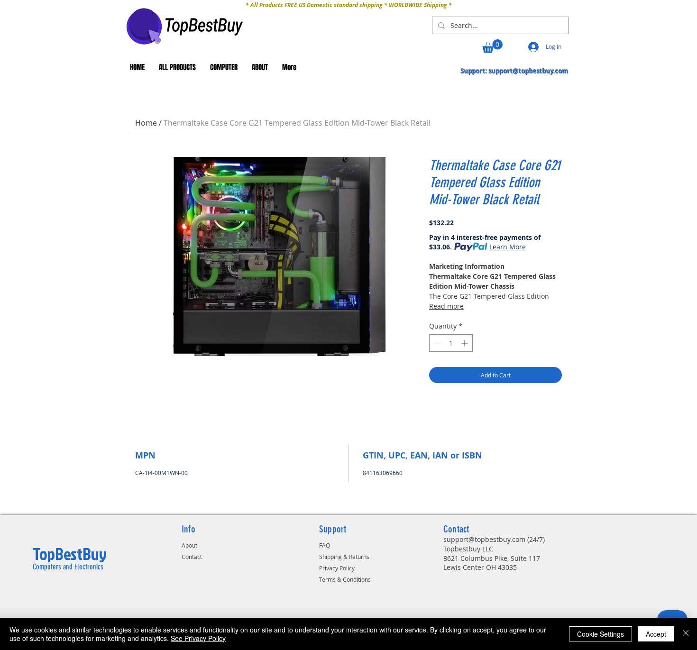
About (189, 545)
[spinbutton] (450, 343)
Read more (446, 306)
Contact (192, 556)
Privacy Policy (337, 568)
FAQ (324, 545)
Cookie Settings (600, 634)
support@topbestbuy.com (529, 71)
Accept (656, 634)
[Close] (685, 633)
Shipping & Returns (344, 556)
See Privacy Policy (198, 638)
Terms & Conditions (345, 579)
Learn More (507, 246)
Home (146, 123)
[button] (492, 46)
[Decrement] (436, 343)
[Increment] (465, 343)
